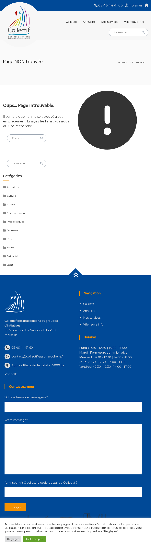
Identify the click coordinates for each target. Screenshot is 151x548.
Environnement (16, 213)
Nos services (109, 22)
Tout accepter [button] (34, 539)
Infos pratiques (15, 221)
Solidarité (12, 256)
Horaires (135, 5)
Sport (10, 264)
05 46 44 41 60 (110, 5)
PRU (9, 238)
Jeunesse (12, 230)
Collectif (71, 22)
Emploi (11, 204)
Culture (11, 195)
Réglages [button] (13, 539)
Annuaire (89, 22)
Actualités (12, 187)
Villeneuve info (134, 22)
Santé (10, 247)
